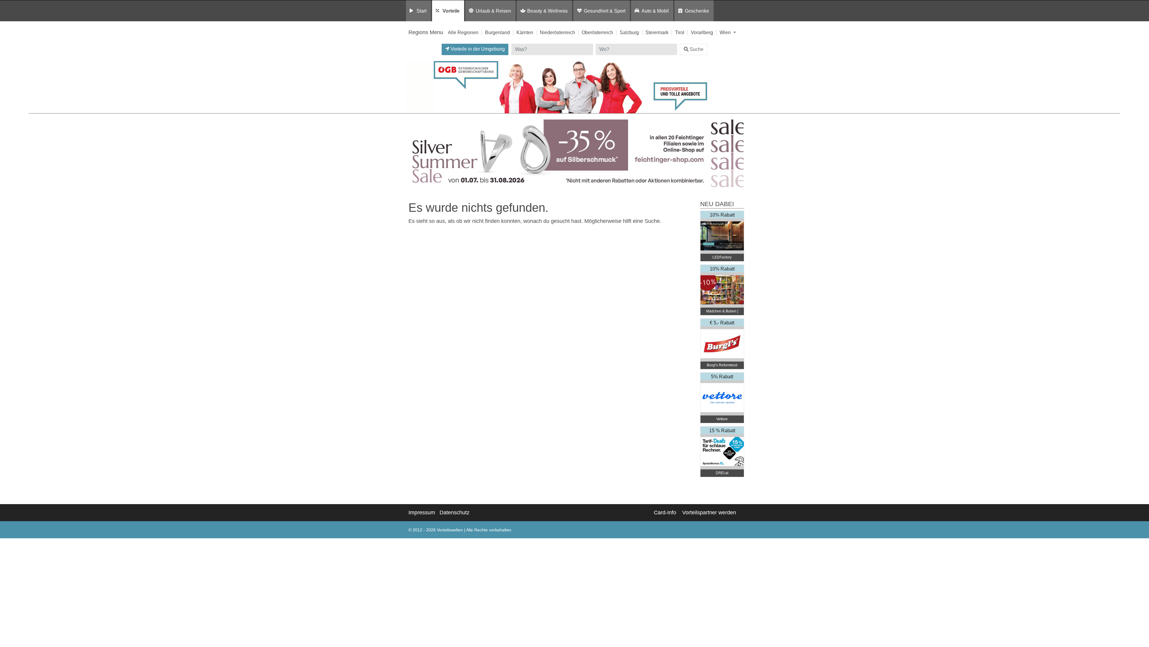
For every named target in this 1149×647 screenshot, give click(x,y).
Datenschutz (454, 513)
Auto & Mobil (655, 10)
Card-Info (665, 513)
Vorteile (451, 10)
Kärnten (524, 32)
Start (421, 10)
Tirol (679, 32)
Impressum (421, 513)
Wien (726, 32)
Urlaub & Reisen (493, 10)
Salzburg (629, 32)
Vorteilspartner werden (709, 513)
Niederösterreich (557, 32)
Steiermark (656, 32)
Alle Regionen (463, 32)
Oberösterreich (597, 32)
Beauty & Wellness (547, 10)
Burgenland (497, 32)
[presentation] (411, 154)
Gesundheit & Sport (604, 10)
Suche (696, 49)
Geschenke (697, 10)
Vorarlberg (702, 32)
